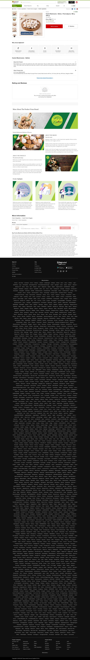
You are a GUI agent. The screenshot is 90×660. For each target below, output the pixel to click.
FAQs (36, 264)
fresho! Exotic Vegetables (21, 224)
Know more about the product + (45, 78)
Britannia (47, 647)
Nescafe (58, 641)
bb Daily (14, 276)
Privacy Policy (15, 270)
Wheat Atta (25, 641)
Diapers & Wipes (26, 649)
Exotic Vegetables (23, 220)
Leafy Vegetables (37, 647)
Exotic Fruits (15, 220)
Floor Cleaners (15, 647)
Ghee (35, 641)
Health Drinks (26, 643)
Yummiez (47, 645)
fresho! (47, 11)
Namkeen (25, 645)
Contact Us (37, 266)
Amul (46, 641)
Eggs (35, 645)
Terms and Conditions (17, 274)
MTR (68, 641)
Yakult (68, 645)
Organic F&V (15, 645)
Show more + (45, 652)
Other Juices (26, 647)
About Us (14, 264)
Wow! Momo (58, 647)
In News (14, 266)
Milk (13, 643)
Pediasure (69, 643)
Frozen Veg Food (16, 649)
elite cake (58, 643)
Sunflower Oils (15, 641)
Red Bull (47, 643)
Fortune (68, 647)
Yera (57, 645)
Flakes (35, 643)
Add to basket (54, 26)
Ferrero (57, 649)
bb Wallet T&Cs (38, 270)
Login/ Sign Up (71, 2)
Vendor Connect (38, 272)
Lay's (68, 649)
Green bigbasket (15, 268)
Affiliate (13, 272)
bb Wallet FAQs (38, 268)
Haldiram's (47, 649)
